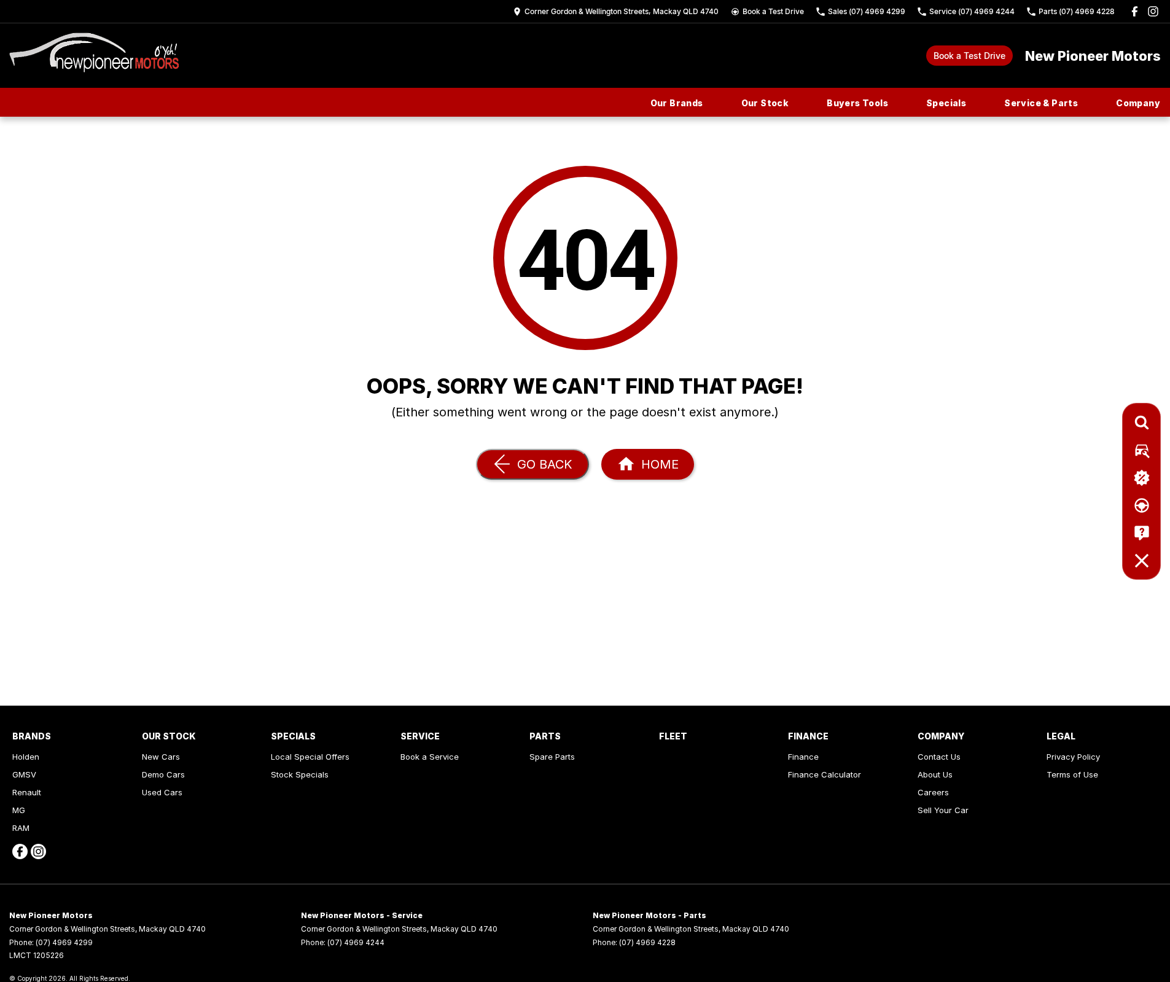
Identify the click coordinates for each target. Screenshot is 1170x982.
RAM (20, 828)
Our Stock (765, 103)
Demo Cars (163, 774)
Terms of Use (1072, 774)
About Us (935, 774)
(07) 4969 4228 (647, 942)
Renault (26, 792)
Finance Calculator (824, 774)
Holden (25, 757)
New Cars (161, 757)
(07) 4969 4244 (355, 942)
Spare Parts (552, 757)
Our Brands (676, 103)
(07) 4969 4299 (64, 942)
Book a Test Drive (969, 55)
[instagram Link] (1153, 11)
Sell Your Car (943, 810)
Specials (946, 103)
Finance (803, 757)
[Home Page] (94, 56)
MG (18, 810)
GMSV (24, 774)
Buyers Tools (857, 103)
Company (1138, 103)
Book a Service (429, 757)
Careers (933, 792)
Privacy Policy (1073, 757)
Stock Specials (300, 774)
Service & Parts (1041, 103)
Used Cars (162, 792)
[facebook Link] (1134, 11)
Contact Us (939, 757)
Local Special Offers (310, 757)
